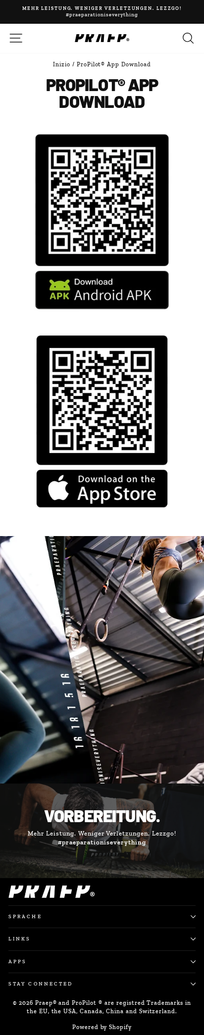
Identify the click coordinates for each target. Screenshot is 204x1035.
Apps (17, 961)
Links (19, 939)
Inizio (61, 64)
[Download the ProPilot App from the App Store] (102, 420)
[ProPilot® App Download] (102, 221)
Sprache (25, 916)
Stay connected (40, 984)
